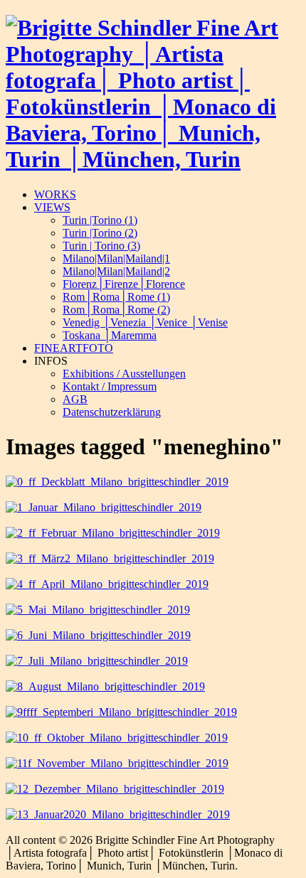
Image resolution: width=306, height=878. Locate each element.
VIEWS (52, 207)
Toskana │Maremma (110, 335)
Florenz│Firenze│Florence (124, 284)
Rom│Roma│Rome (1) (116, 297)
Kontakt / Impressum (110, 386)
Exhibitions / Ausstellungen (124, 374)
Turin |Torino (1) (100, 220)
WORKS (55, 194)
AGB (75, 399)
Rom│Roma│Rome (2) (116, 310)
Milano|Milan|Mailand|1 (116, 258)
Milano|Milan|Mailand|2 (116, 271)
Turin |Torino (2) (100, 233)
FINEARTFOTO (73, 348)
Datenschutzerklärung (112, 412)
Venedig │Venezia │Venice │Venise (145, 322)
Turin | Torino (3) (101, 246)
